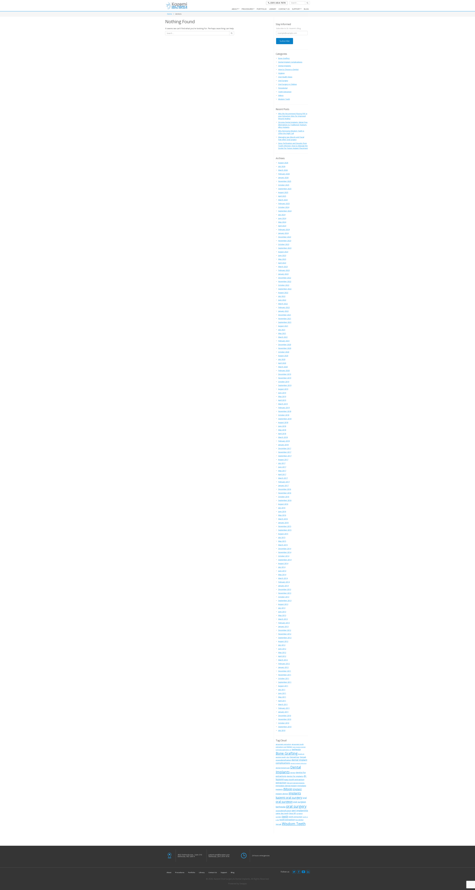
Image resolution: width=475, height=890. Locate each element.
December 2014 (284, 548)
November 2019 (284, 378)
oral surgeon (284, 802)
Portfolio (262, 9)
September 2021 (284, 322)
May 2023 (282, 259)
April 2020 (282, 363)
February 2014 (284, 582)
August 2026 (283, 163)
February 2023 (284, 270)
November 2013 (284, 593)
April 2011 (282, 701)
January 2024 (283, 233)
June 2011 (282, 693)
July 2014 (281, 567)
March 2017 (283, 478)
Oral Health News (285, 77)
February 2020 (284, 370)
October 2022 (283, 285)
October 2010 (283, 723)
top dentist (299, 820)
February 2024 (284, 229)
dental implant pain (283, 768)
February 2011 (284, 708)
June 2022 (282, 300)
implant (297, 789)
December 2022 (284, 278)
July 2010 (281, 730)
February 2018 (284, 441)
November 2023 (284, 240)
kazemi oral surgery (289, 797)
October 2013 (283, 597)
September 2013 (284, 600)
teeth (285, 816)
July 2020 (281, 359)
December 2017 (284, 448)
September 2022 (284, 289)
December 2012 (284, 630)
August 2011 (283, 686)
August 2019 (283, 389)
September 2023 (284, 248)
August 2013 (283, 604)
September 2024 (284, 211)
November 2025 (284, 181)
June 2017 (282, 467)
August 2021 (283, 326)
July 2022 (281, 296)
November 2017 (284, 452)
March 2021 (283, 337)
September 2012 (284, 637)
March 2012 (283, 660)
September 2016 (284, 500)
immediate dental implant (286, 785)
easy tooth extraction (294, 779)
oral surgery (296, 806)
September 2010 (284, 727)
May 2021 (282, 333)
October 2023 (283, 244)
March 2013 (283, 619)
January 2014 (283, 586)
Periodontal (282, 88)
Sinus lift (292, 813)
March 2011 (283, 704)
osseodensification (283, 810)
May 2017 (282, 470)
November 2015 (284, 526)
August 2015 (283, 534)
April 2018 (282, 433)
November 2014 (284, 552)
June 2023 (282, 255)
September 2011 (284, 682)
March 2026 (283, 170)
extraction (281, 782)
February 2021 (284, 341)
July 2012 (281, 645)
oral (305, 797)
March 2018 (283, 437)
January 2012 (283, 667)
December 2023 (284, 237)
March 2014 (283, 578)
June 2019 (282, 393)
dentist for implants (295, 776)
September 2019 (284, 385)
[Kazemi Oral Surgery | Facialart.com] (176, 5)
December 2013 (284, 589)
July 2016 (281, 508)
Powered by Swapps (237, 883)
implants (295, 793)
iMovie (287, 789)
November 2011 (284, 675)
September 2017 (284, 456)
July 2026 (281, 166)
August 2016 (283, 504)
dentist (292, 773)
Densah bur (294, 757)
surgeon (299, 813)
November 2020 (284, 348)
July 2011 (281, 689)
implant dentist (282, 793)
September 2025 (284, 188)
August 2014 (283, 563)
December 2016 (284, 489)
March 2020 (283, 367)
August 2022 (283, 292)
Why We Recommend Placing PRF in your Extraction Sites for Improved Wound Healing (292, 116)
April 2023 (282, 263)
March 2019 (283, 404)
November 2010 (284, 719)
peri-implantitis (300, 810)
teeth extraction (295, 816)
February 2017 (284, 482)
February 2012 (284, 663)
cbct (287, 757)
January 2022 (283, 311)
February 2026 (284, 174)
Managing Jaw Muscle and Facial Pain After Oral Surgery (291, 138)
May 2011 (282, 697)
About (235, 9)
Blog (306, 9)
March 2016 (283, 519)
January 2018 (283, 445)
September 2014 (284, 560)
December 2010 (284, 715)
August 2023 (283, 252)
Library (272, 9)
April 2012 (282, 656)
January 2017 (283, 485)
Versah (278, 824)
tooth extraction (287, 819)
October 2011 (283, 678)
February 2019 (284, 407)
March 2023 (283, 266)
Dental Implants (284, 66)
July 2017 (281, 463)
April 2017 (282, 474)
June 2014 (282, 571)
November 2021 (284, 318)
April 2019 (282, 400)
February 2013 (284, 623)
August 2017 (283, 459)
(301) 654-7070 (278, 3)
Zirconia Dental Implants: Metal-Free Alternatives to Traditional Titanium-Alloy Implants (293, 124)
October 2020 (283, 352)
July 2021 (281, 329)
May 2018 (282, 430)
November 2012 (284, 634)
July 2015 (281, 537)
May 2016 (282, 515)
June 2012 (282, 649)
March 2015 (283, 545)
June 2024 (282, 218)
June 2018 (282, 426)
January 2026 (283, 177)
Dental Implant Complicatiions (290, 62)
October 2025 (283, 185)
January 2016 (283, 522)
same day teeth (282, 813)
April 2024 (282, 226)
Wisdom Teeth (284, 99)
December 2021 (284, 315)
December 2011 (284, 671)
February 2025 (284, 203)
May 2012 (282, 652)
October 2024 (283, 207)
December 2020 (284, 344)
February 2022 (284, 307)
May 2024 (282, 222)
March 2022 (283, 304)
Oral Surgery (283, 80)
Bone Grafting (283, 58)
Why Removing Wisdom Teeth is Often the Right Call (291, 132)
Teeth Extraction (284, 92)
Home (169, 14)
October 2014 (283, 556)
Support (296, 9)
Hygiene (281, 73)
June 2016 (282, 511)
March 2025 (283, 200)
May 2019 (282, 396)
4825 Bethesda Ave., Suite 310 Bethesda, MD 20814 (190, 856)
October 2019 (283, 381)
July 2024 (281, 214)
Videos (281, 95)
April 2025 (282, 196)
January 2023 (283, 274)
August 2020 (283, 355)
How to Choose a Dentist (288, 69)
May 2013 (282, 615)
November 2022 (284, 281)
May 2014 (282, 574)
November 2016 (284, 493)
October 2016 (283, 496)
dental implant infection (299, 763)
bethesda (296, 749)
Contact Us (284, 9)
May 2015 (282, 541)
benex (289, 747)
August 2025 (283, 192)
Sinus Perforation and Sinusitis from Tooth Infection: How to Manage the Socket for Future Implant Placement (293, 145)
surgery (278, 817)
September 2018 (284, 419)
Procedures (247, 9)
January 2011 (283, 712)
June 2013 (282, 611)
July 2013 (281, 608)
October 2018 (283, 415)
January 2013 (283, 626)
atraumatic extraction (283, 744)
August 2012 (283, 641)
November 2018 (284, 411)
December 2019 (284, 374)
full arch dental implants (296, 783)
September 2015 (284, 530)
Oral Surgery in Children (287, 84)
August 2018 (283, 422)
